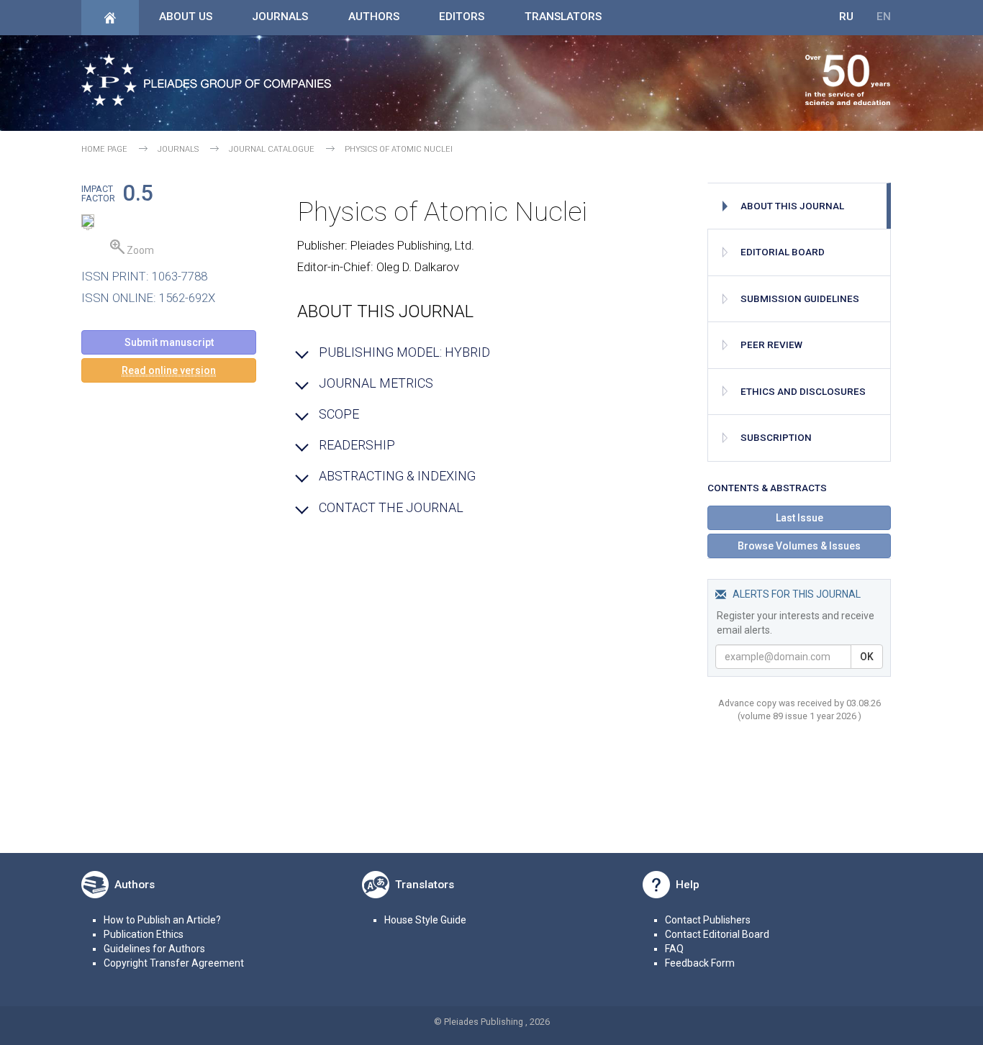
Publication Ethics (144, 934)
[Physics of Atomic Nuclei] (87, 223)
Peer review (771, 344)
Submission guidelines (799, 298)
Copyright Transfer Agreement (174, 963)
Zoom (139, 250)
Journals (280, 16)
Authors (373, 16)
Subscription (776, 437)
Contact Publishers (708, 920)
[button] (168, 370)
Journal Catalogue (271, 149)
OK (867, 656)
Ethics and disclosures (803, 391)
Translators (563, 16)
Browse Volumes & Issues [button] (799, 546)
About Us (185, 16)
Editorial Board (782, 252)
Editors (461, 16)
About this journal (792, 206)
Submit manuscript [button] (169, 342)
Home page (104, 149)
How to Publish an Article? (162, 920)
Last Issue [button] (799, 518)
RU (846, 16)
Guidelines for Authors (154, 948)
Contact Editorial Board (717, 934)
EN (883, 16)
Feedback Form (700, 963)
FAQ (674, 948)
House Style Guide (425, 920)
